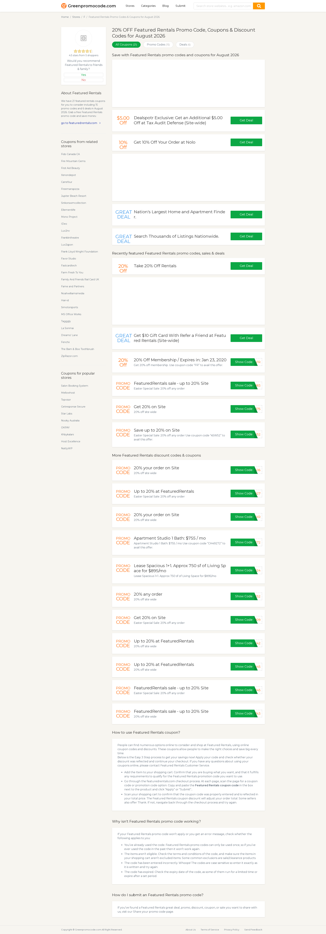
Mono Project (69, 216)
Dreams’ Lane (69, 335)
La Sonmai (67, 328)
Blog (165, 5)
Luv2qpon (67, 244)
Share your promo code (149, 911)
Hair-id (65, 300)
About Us (191, 929)
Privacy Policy (231, 929)
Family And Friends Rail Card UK (80, 279)
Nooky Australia (70, 420)
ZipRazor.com (69, 356)
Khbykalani (67, 434)
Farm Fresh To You (72, 272)
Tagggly (66, 321)
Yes (83, 75)
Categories (148, 5)
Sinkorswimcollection (73, 202)
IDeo (64, 223)
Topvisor (66, 399)
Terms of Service (210, 929)
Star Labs (66, 413)
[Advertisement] (188, 83)
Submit (181, 5)
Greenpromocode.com (92, 5)
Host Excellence (70, 441)
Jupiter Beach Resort (73, 195)
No (84, 80)
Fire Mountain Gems (73, 161)
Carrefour (66, 182)
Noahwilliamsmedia (72, 293)
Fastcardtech (69, 265)
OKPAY (65, 427)
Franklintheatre (70, 237)
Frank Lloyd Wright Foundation (79, 251)
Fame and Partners (72, 286)
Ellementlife (68, 209)
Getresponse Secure (73, 406)
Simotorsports (69, 307)
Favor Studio (68, 258)
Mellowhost (68, 392)
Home (65, 17)
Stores (130, 5)
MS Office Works (71, 314)
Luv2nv (65, 230)
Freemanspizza (70, 189)
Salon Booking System (74, 385)
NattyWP (67, 448)
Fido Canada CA (70, 154)
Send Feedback (253, 929)
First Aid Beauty (70, 168)
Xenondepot (68, 175)
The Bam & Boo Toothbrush (77, 349)
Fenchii (65, 342)
